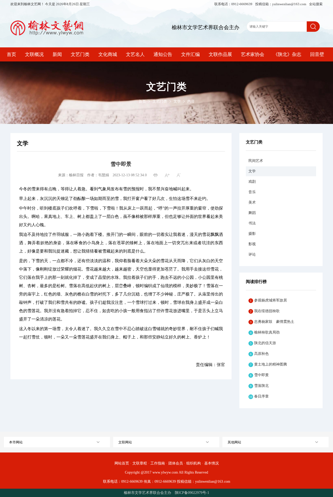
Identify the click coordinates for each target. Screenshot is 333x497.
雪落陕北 (259, 386)
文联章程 (139, 463)
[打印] (156, 175)
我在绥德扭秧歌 (265, 311)
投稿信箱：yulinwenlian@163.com (281, 4)
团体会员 (175, 463)
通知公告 (162, 54)
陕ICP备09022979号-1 (192, 493)
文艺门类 (80, 54)
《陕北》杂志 (287, 54)
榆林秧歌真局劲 (265, 332)
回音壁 (317, 54)
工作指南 (157, 463)
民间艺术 (255, 161)
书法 (252, 223)
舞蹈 (252, 213)
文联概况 (34, 54)
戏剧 (252, 182)
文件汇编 (190, 54)
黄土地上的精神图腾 (268, 364)
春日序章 (259, 396)
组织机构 (193, 463)
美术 (252, 202)
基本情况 (211, 463)
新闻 (57, 54)
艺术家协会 (252, 54)
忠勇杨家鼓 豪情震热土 (272, 322)
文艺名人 (135, 54)
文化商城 (107, 54)
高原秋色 (259, 354)
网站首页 (121, 463)
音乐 (252, 192)
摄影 (252, 234)
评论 (252, 254)
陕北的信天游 (263, 343)
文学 (177, 101)
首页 (11, 54)
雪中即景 (259, 375)
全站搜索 (316, 4)
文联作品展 (220, 54)
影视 (252, 244)
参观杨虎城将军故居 (268, 300)
